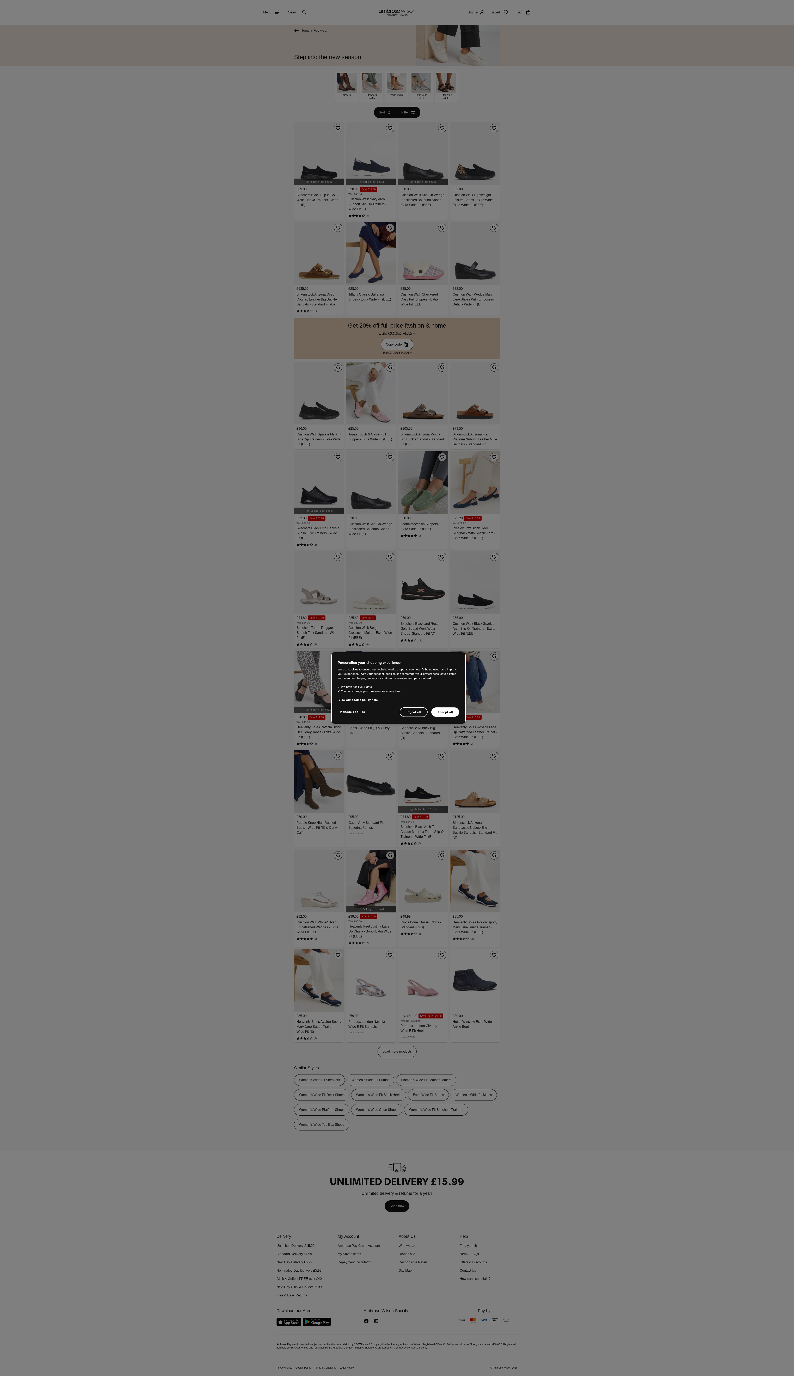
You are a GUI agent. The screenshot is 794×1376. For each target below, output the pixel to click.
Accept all (445, 711)
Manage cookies (351, 711)
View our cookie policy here (356, 699)
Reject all (413, 711)
